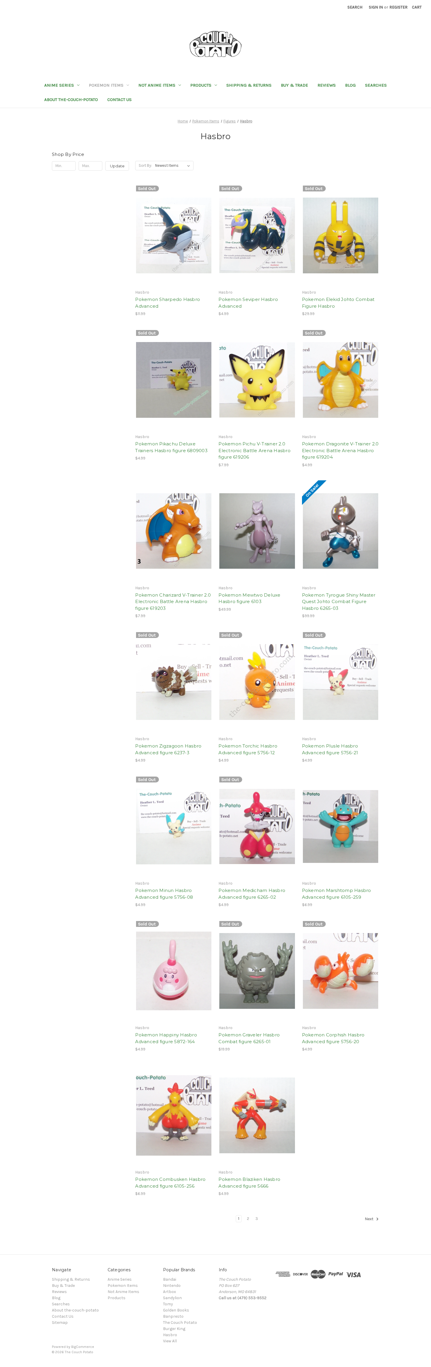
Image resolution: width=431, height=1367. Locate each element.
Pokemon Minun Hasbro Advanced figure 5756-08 (164, 894)
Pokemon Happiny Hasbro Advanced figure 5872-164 (166, 1038)
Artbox (169, 1291)
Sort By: (145, 165)
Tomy (168, 1304)
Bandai (169, 1279)
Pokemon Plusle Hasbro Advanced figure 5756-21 (330, 749)
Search (354, 7)
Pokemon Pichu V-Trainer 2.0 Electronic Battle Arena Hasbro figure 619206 (254, 450)
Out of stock (174, 245)
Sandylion (172, 1297)
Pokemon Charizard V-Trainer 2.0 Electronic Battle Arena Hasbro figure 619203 (173, 601)
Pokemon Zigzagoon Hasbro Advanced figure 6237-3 (168, 749)
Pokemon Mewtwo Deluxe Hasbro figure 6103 (249, 598)
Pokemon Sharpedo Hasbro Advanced (167, 303)
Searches (376, 85)
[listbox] (173, 165)
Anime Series (59, 85)
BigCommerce (82, 1347)
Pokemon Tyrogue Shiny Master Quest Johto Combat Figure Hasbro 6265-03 (339, 601)
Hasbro (170, 1334)
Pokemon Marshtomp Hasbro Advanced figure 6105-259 (336, 894)
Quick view (172, 225)
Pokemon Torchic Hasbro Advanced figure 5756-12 (247, 749)
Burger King (174, 1328)
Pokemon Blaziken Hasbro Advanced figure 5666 (249, 1182)
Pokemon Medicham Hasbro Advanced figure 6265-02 (251, 894)
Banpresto (173, 1316)
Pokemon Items (106, 85)
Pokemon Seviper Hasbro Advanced (248, 303)
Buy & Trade (294, 85)
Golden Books (176, 1310)
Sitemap (60, 1322)
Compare (171, 235)
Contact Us (119, 99)
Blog (350, 85)
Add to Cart (257, 390)
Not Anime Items (156, 85)
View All (170, 1341)
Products (200, 85)
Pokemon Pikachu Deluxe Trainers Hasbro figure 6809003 (171, 447)
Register (398, 7)
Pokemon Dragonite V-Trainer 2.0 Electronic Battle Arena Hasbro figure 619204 (340, 450)
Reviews (327, 85)
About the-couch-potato (71, 99)
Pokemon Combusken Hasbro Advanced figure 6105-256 (170, 1182)
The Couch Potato (180, 1322)
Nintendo (172, 1285)
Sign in (376, 7)
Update (117, 166)
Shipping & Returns (249, 85)
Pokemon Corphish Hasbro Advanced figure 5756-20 (333, 1038)
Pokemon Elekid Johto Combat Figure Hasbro (338, 303)
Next (369, 1219)
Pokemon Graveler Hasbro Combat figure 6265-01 (249, 1038)
